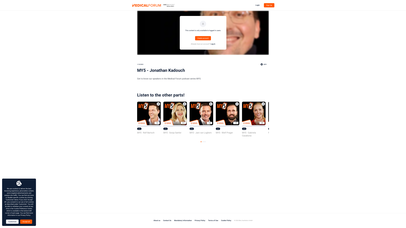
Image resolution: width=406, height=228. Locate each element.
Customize (12, 222)
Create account (203, 38)
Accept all (26, 222)
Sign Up (269, 5)
